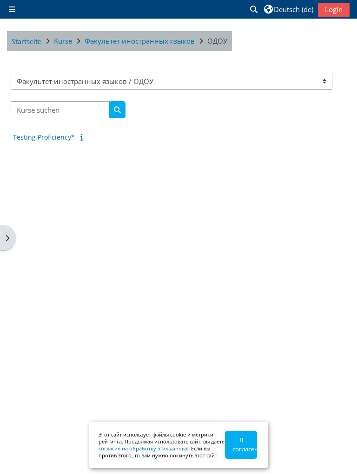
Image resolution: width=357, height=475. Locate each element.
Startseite (26, 41)
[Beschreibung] (83, 136)
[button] (253, 9)
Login (334, 9)
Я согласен (244, 444)
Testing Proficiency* (44, 137)
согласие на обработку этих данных (143, 448)
